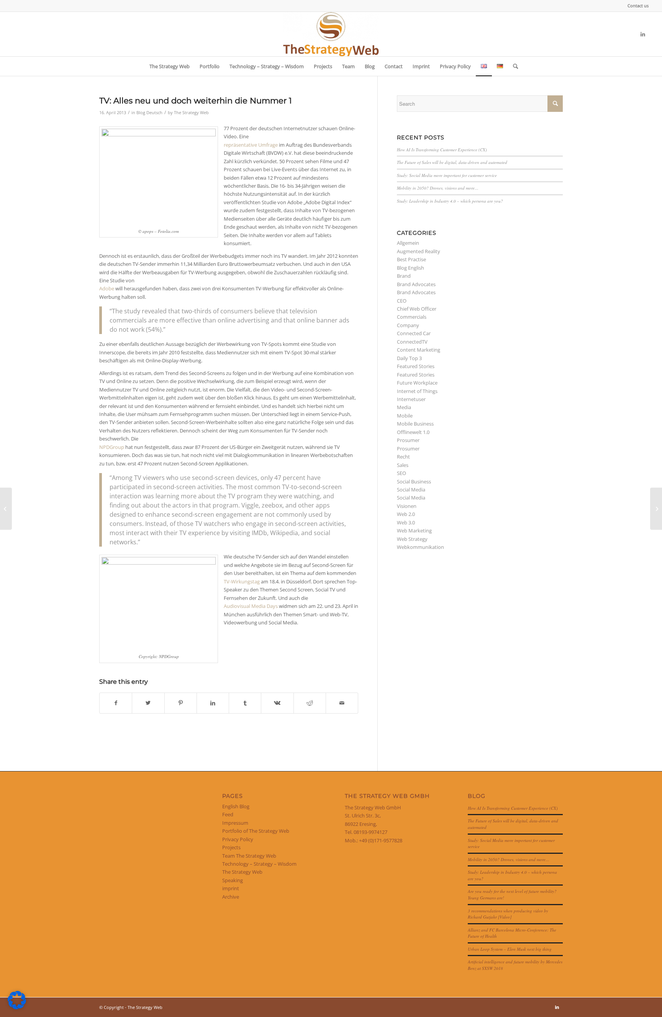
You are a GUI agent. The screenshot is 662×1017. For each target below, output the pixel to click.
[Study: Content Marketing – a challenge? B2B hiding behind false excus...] (6, 509)
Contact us (638, 5)
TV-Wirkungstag (242, 581)
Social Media (411, 489)
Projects (231, 847)
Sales (402, 465)
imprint (230, 888)
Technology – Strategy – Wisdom (259, 863)
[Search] (513, 66)
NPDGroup (111, 447)
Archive (230, 896)
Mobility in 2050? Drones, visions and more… (437, 188)
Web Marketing (414, 530)
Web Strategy (412, 539)
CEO (401, 300)
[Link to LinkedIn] (643, 34)
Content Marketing (418, 349)
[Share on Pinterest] (181, 703)
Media (404, 407)
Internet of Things (417, 391)
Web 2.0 (406, 514)
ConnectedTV (412, 341)
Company (408, 325)
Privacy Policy (237, 839)
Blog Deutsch (149, 112)
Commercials (411, 316)
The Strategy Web (191, 112)
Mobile (405, 415)
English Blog (235, 806)
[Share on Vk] (277, 703)
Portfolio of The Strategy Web (255, 830)
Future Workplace (417, 382)
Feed (227, 814)
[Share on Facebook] (116, 703)
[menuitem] (636, 6)
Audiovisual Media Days (251, 606)
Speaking (232, 880)
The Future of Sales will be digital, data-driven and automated (452, 162)
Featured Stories (415, 366)
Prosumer (408, 440)
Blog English (410, 267)
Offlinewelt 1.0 (413, 432)
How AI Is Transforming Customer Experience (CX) (442, 149)
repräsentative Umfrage (251, 144)
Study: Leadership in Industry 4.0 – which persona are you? (450, 201)
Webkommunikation (420, 547)
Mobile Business (415, 423)
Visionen (406, 506)
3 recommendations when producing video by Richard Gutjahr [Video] (508, 914)
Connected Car (414, 333)
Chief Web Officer (416, 308)
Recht (403, 456)
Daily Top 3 (409, 358)
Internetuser (411, 399)
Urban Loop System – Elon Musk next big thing (510, 949)
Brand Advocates (416, 284)
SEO (401, 473)
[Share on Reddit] (310, 703)
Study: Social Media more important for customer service (447, 175)
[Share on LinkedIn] (213, 703)
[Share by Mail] (342, 703)
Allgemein (408, 242)
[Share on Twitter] (148, 703)
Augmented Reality (418, 251)
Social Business (414, 481)
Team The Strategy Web (249, 855)
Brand (404, 275)
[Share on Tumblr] (245, 703)
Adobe (106, 288)
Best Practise (411, 259)
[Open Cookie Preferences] (17, 1007)
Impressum (235, 822)
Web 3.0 (406, 522)
